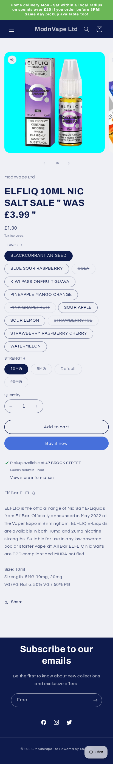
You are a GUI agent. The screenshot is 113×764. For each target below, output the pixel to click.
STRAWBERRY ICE (76, 322)
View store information (32, 478)
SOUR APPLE (78, 307)
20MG (19, 383)
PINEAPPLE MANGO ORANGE (41, 295)
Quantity (12, 395)
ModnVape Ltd (46, 749)
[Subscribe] (95, 700)
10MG (16, 369)
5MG (44, 370)
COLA (86, 270)
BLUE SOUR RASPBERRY (36, 268)
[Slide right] (69, 163)
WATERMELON (25, 346)
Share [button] (16, 602)
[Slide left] (44, 163)
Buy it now (56, 443)
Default (71, 370)
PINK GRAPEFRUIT (33, 309)
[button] (11, 29)
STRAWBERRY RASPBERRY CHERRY (48, 333)
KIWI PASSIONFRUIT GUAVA (39, 282)
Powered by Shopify (75, 749)
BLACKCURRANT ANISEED (38, 255)
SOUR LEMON (24, 320)
